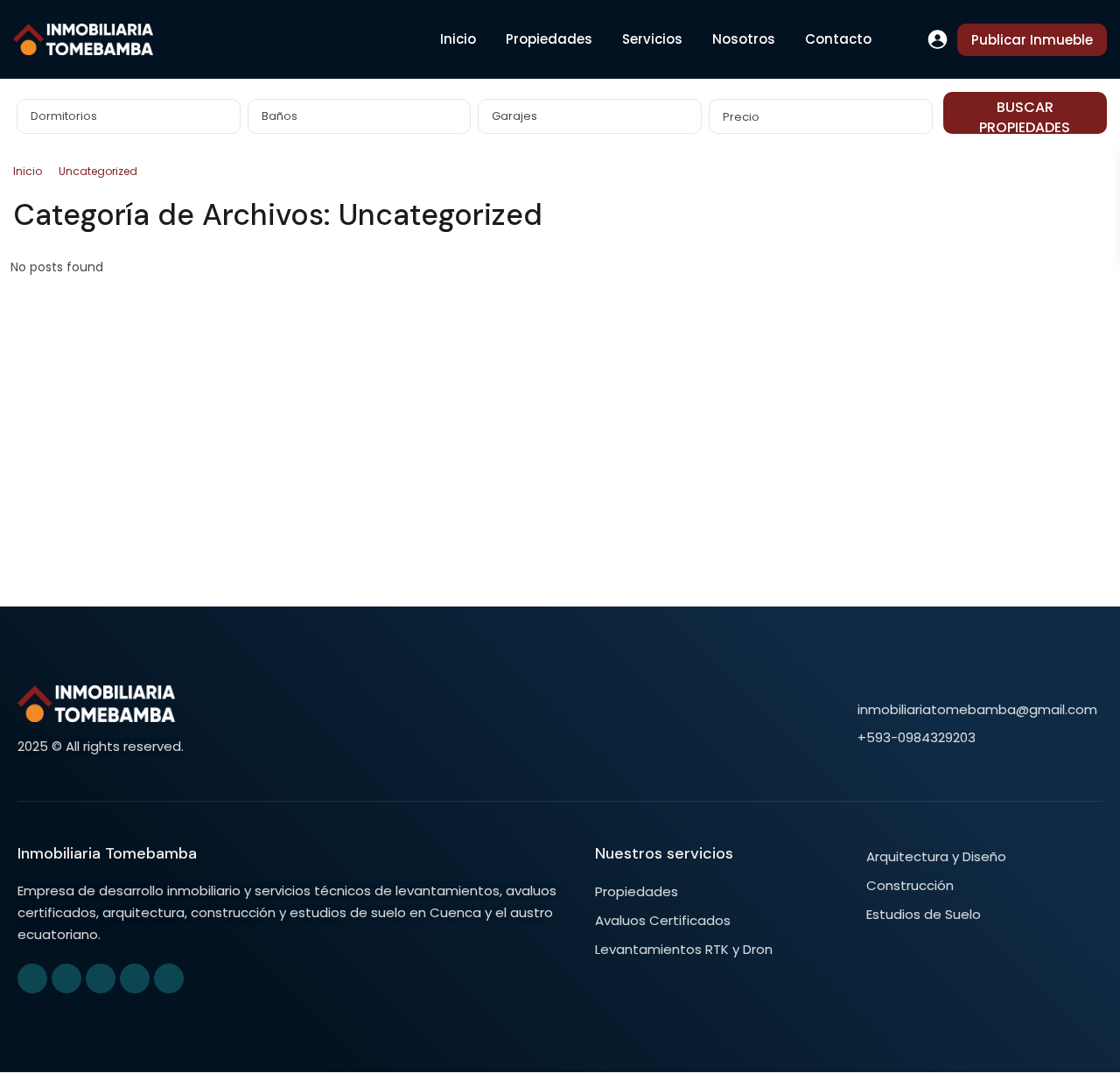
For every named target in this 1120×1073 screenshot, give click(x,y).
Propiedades (549, 39)
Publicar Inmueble (1032, 40)
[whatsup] (66, 978)
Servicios (652, 39)
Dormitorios (64, 116)
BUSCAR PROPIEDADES (1024, 115)
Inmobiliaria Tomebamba (107, 853)
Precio (741, 117)
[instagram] (169, 978)
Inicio (458, 39)
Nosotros (743, 39)
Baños (280, 116)
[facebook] (32, 978)
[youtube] (135, 978)
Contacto (838, 39)
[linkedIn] (101, 978)
